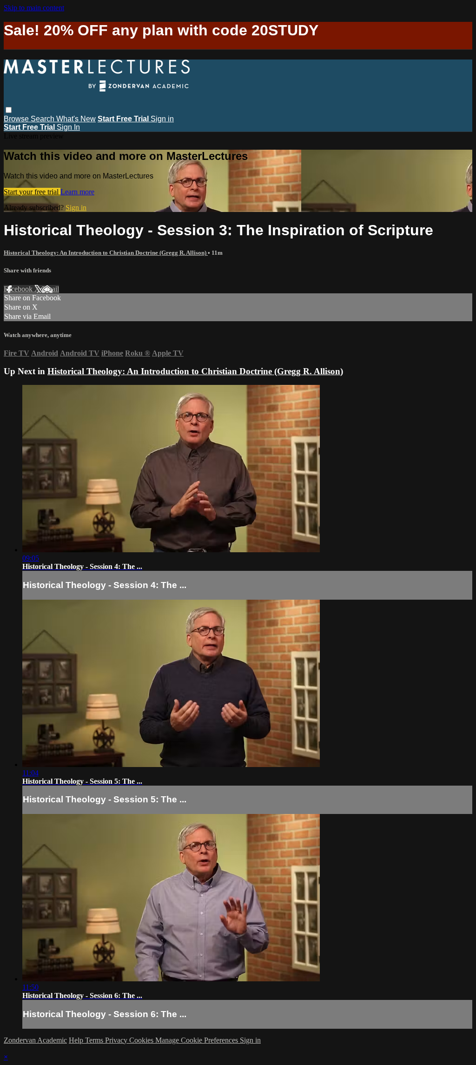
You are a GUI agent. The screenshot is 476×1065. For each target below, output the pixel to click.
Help (77, 1040)
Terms (95, 1040)
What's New (76, 119)
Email (50, 289)
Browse (17, 119)
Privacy (117, 1040)
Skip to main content (34, 8)
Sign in (162, 119)
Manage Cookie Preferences (197, 1040)
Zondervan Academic (35, 1040)
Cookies (142, 1040)
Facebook (19, 289)
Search (43, 119)
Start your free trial (32, 192)
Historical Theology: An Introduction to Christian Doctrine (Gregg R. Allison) (106, 252)
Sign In (68, 127)
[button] (9, 110)
